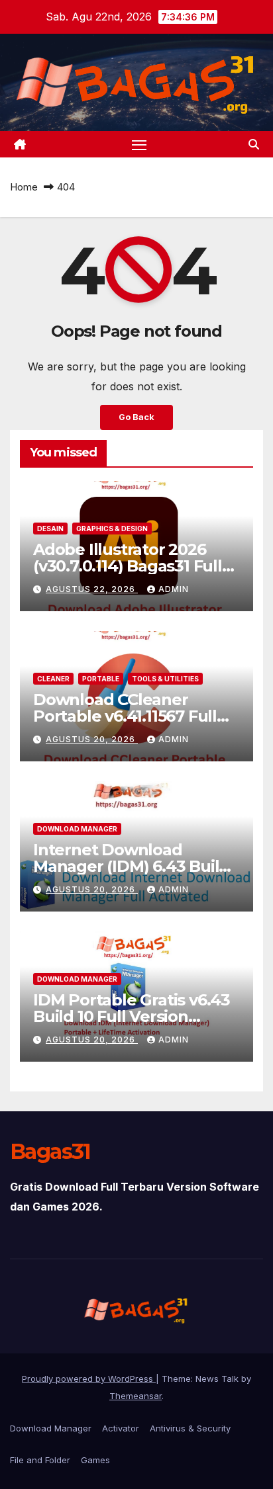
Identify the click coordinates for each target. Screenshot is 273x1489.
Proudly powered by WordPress (89, 1378)
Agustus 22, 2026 (92, 589)
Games (95, 1460)
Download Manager (77, 829)
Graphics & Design (112, 528)
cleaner (53, 679)
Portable (100, 679)
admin (173, 589)
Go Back (136, 417)
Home (24, 187)
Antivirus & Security (190, 1428)
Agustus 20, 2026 (92, 739)
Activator (120, 1428)
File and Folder (40, 1460)
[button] (253, 144)
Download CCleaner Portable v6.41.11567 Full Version (125, 716)
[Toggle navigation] (139, 144)
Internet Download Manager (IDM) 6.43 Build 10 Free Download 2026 (131, 866)
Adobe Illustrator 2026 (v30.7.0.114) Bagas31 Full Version (127, 566)
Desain (50, 528)
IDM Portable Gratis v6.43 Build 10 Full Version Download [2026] (131, 1016)
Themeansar (135, 1395)
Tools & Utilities (165, 679)
